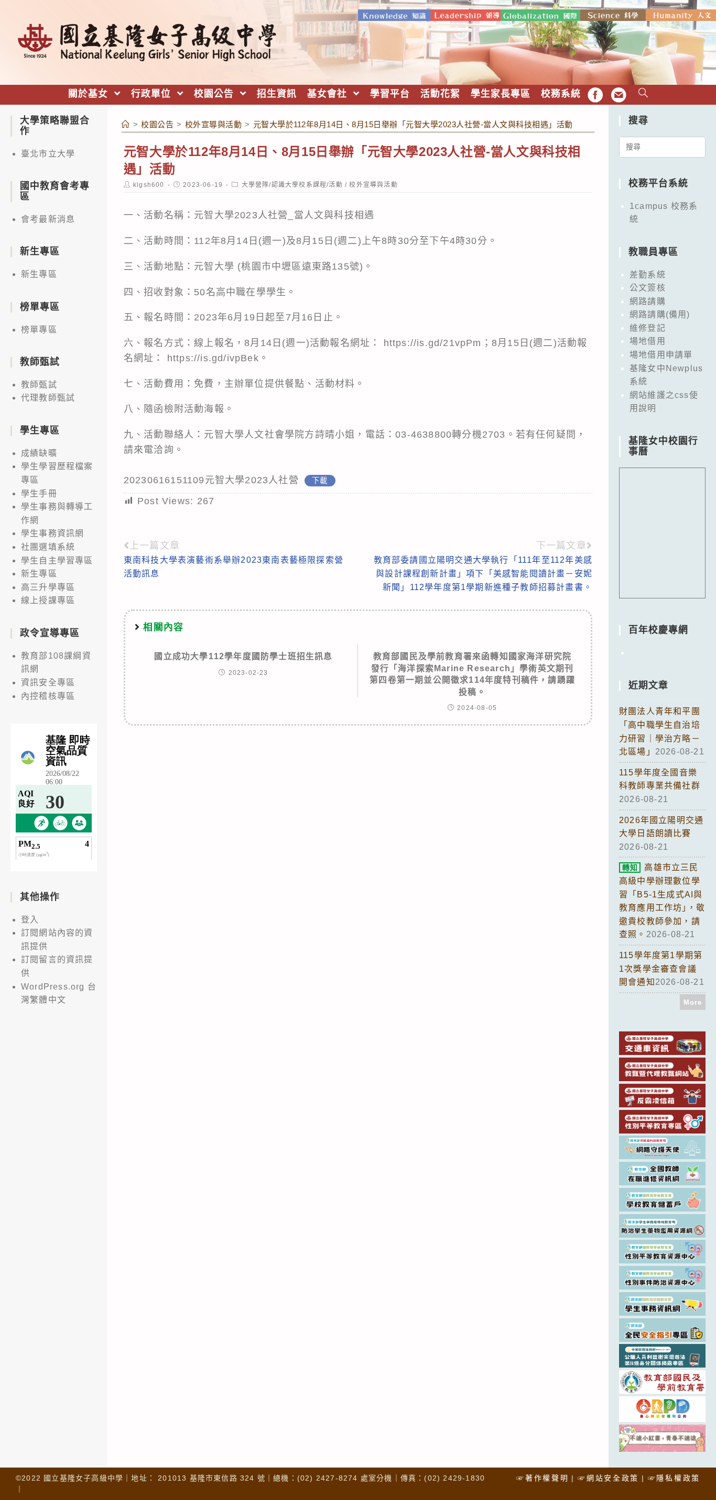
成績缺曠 (39, 453)
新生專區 (39, 274)
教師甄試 (39, 384)
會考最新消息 (48, 219)
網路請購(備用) (660, 314)
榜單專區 (39, 329)
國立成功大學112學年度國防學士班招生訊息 (243, 656)
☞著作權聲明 (542, 1478)
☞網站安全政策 (608, 1478)
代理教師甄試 (48, 397)
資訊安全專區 (48, 682)
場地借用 (648, 341)
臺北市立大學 (48, 153)
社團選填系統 (48, 546)
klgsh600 (149, 184)
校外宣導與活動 (373, 184)
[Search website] (643, 94)
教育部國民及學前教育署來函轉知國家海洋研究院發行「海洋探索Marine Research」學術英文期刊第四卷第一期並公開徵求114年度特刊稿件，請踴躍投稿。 (472, 674)
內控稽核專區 (48, 696)
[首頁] (126, 124)
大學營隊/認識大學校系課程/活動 (292, 184)
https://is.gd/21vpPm (431, 343)
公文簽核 (648, 287)
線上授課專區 (48, 600)
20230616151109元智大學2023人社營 (211, 480)
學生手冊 (39, 493)
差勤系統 (648, 274)
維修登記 (648, 328)
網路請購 (648, 301)
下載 (320, 480)
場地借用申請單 (661, 354)
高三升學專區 (48, 587)
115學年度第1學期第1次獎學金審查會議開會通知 (660, 968)
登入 (30, 919)
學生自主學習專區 (57, 560)
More (693, 1002)
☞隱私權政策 (674, 1478)
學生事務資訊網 (52, 533)
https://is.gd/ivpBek (213, 358)
